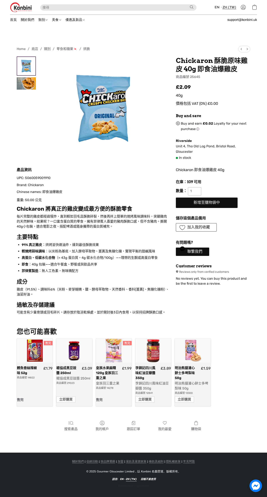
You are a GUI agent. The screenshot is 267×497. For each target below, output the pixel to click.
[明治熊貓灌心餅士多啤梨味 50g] (192, 350)
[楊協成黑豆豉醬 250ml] (74, 350)
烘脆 (86, 49)
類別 (42, 19)
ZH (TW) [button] (229, 7)
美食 (55, 19)
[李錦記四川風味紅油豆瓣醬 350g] (153, 350)
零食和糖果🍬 (67, 49)
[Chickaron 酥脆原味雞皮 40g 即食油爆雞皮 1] (26, 83)
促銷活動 (92, 461)
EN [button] (217, 7)
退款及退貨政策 (136, 461)
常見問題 (189, 461)
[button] (21, 7)
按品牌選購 (108, 461)
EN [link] (122, 479)
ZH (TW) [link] (131, 479)
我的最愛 (164, 429)
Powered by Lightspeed (133, 486)
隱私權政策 (173, 461)
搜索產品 (71, 429)
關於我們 (27, 19)
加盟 (120, 461)
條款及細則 (156, 461)
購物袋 (196, 429)
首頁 (13, 19)
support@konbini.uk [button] (242, 19)
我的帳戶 (102, 429)
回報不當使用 (148, 479)
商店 (34, 49)
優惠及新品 (74, 19)
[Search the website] (192, 7)
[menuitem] (241, 49)
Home (21, 49)
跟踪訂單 (133, 429)
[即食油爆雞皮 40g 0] (26, 66)
